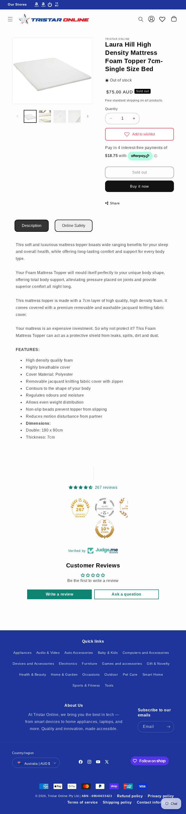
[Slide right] (87, 116)
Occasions (91, 674)
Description (31, 226)
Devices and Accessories (33, 663)
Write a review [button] (59, 594)
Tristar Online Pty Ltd (63, 796)
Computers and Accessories (146, 653)
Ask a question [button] (126, 594)
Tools (109, 685)
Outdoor (111, 674)
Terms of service (82, 802)
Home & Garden (64, 674)
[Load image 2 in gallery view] (45, 116)
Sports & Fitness (86, 685)
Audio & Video (48, 653)
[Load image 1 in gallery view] (30, 116)
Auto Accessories (78, 653)
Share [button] (115, 203)
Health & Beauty (32, 674)
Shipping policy (117, 802)
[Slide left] (17, 116)
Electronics (68, 663)
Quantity (111, 109)
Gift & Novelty (158, 663)
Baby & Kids (108, 653)
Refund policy (130, 796)
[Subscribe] (168, 726)
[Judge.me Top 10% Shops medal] (104, 529)
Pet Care (130, 674)
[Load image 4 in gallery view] (74, 116)
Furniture (89, 663)
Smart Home (152, 674)
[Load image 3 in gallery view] (60, 116)
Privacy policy (161, 796)
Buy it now (139, 186)
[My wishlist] (162, 19)
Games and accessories (122, 663)
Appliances (22, 653)
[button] (10, 19)
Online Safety (73, 226)
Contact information (155, 802)
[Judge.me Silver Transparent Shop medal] (104, 507)
